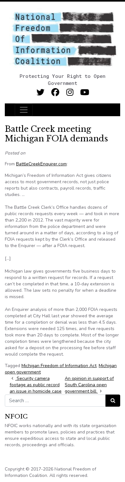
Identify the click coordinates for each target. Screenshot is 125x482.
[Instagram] (70, 92)
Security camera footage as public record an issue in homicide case (36, 384)
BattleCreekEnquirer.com (41, 164)
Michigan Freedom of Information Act (58, 366)
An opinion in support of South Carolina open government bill (89, 384)
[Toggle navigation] (24, 109)
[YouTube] (85, 92)
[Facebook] (55, 92)
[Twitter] (40, 92)
